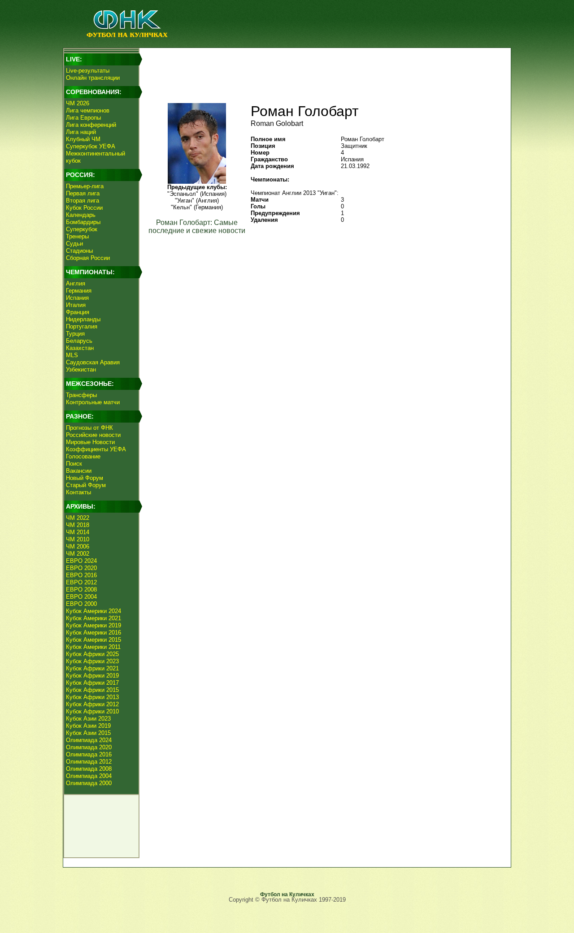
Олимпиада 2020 (89, 747)
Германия (78, 290)
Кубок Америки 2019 (93, 625)
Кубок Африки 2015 (92, 690)
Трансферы (81, 395)
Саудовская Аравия (93, 362)
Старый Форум (86, 485)
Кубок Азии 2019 (88, 725)
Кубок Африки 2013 (92, 697)
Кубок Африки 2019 (92, 675)
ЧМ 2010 (77, 539)
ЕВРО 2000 (81, 603)
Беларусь (79, 340)
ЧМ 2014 (77, 532)
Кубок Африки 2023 (92, 661)
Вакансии (78, 470)
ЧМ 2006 (77, 546)
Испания (77, 297)
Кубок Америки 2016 (93, 632)
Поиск (74, 463)
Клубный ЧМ (83, 139)
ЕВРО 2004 (81, 596)
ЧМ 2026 (77, 103)
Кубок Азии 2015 (88, 733)
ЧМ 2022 (77, 517)
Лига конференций (91, 124)
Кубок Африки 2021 (92, 668)
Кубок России (84, 207)
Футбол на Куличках (287, 894)
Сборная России (88, 258)
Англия (75, 283)
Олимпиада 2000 (89, 783)
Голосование (83, 456)
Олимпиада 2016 (89, 754)
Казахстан (80, 348)
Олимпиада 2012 (89, 761)
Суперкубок (81, 229)
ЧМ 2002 (77, 553)
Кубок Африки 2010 (92, 711)
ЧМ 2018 (77, 525)
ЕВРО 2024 (81, 560)
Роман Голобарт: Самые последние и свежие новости (196, 226)
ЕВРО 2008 (81, 589)
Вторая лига (82, 200)
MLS (72, 355)
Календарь (81, 215)
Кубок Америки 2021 (93, 618)
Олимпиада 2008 (89, 768)
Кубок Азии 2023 (88, 718)
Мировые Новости (90, 442)
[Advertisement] (323, 70)
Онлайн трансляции (93, 77)
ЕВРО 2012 (81, 582)
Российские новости (93, 435)
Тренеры (77, 236)
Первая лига (83, 193)
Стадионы (79, 250)
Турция (75, 333)
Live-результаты (87, 70)
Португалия (81, 326)
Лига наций (81, 132)
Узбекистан (81, 369)
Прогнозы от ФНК (89, 427)
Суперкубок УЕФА (90, 146)
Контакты (78, 492)
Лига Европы (83, 117)
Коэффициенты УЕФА (96, 449)
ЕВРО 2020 (81, 568)
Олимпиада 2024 (89, 740)
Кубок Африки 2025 (92, 654)
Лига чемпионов (87, 110)
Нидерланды (83, 319)
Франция (77, 312)
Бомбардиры (83, 222)
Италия (76, 305)
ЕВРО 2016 (81, 575)
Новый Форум (84, 478)
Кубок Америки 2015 (93, 639)
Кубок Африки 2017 (92, 682)
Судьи (74, 243)
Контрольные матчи (93, 402)
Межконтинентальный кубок (95, 157)
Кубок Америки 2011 (93, 647)
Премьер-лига (85, 186)
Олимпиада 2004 (89, 776)
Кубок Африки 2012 (92, 704)
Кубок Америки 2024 (93, 611)
